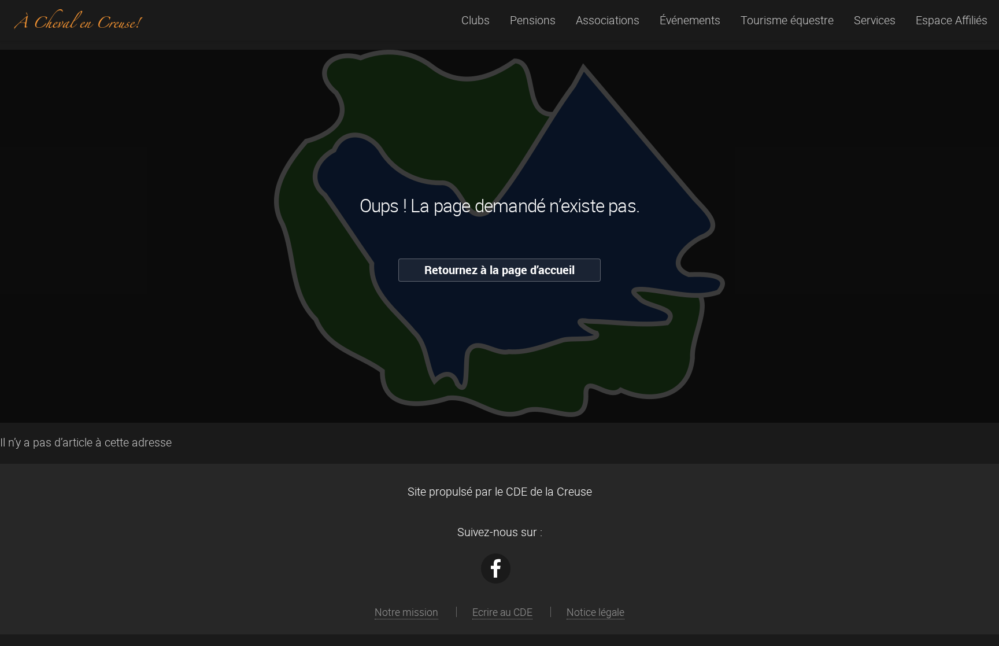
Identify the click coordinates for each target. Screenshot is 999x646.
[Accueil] (77, 23)
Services (875, 20)
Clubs (475, 20)
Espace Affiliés (951, 20)
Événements (690, 20)
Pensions (533, 20)
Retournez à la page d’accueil (499, 270)
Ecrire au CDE (502, 612)
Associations (607, 20)
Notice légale (595, 612)
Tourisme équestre (787, 20)
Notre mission (406, 612)
